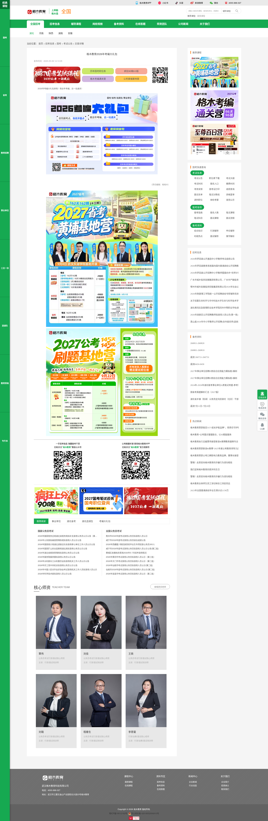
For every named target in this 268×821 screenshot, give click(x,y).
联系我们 (225, 789)
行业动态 (193, 785)
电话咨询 (262, 408)
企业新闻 (193, 781)
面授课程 (201, 15)
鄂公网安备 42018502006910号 (145, 813)
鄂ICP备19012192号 (118, 813)
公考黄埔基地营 (131, 78)
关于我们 (205, 24)
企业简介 (225, 781)
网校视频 (98, 24)
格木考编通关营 (98, 78)
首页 (41, 43)
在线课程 (129, 785)
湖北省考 (71, 521)
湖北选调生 (87, 521)
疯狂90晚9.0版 (131, 71)
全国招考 (35, 24)
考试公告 (68, 43)
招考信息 (55, 24)
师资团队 (162, 24)
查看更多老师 (160, 586)
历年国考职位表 (98, 71)
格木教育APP (145, 2)
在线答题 (140, 24)
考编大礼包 (104, 521)
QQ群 (262, 429)
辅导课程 (76, 24)
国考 (59, 43)
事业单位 (56, 521)
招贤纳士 (225, 785)
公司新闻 (183, 24)
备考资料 (119, 24)
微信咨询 (262, 418)
